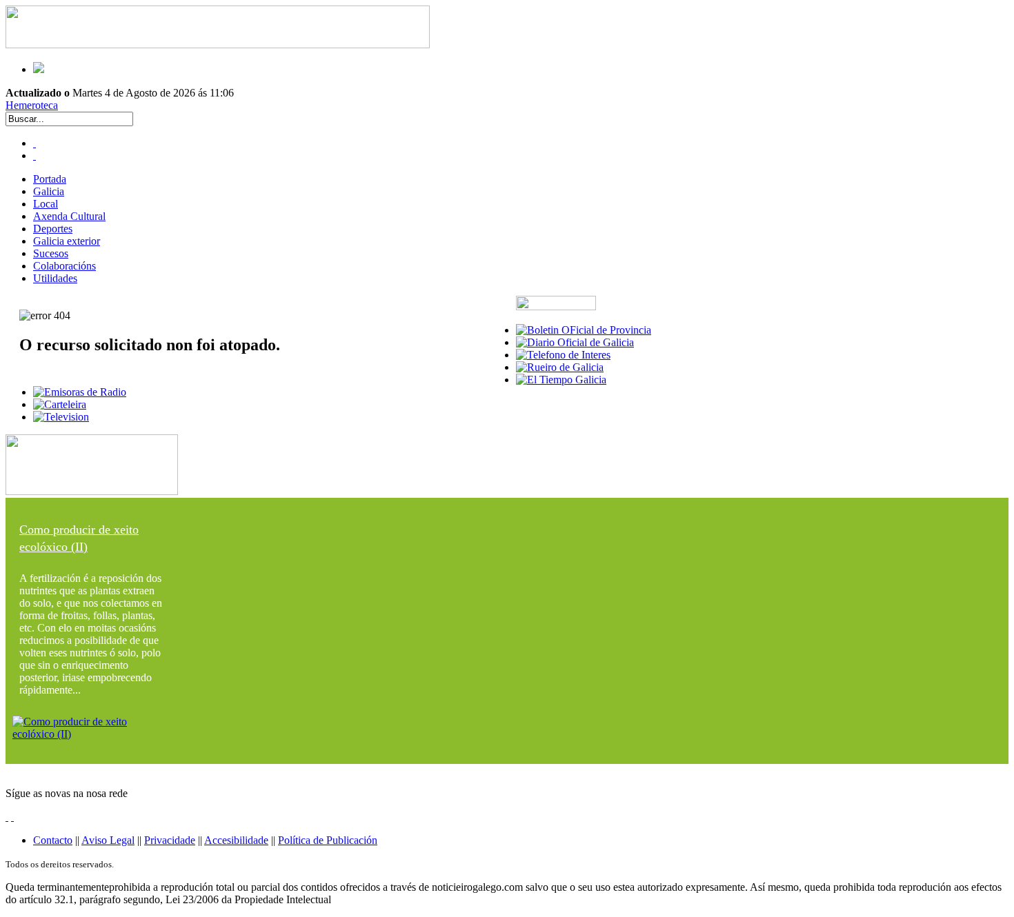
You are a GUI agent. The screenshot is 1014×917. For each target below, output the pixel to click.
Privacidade (169, 840)
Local (45, 204)
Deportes (52, 228)
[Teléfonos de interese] (563, 355)
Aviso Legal (108, 840)
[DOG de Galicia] (575, 342)
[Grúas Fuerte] (218, 44)
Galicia (48, 191)
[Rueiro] (560, 367)
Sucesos (50, 253)
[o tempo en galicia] (561, 379)
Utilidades (55, 278)
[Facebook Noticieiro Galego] (34, 143)
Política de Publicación (327, 840)
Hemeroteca (32, 105)
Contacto (52, 840)
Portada (49, 179)
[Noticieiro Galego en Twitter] (34, 155)
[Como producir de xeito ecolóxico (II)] (91, 734)
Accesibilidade (236, 840)
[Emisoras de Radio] (79, 392)
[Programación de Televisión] (61, 417)
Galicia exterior (66, 241)
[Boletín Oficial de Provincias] (583, 330)
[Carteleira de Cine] (59, 404)
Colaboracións (64, 266)
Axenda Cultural (69, 216)
